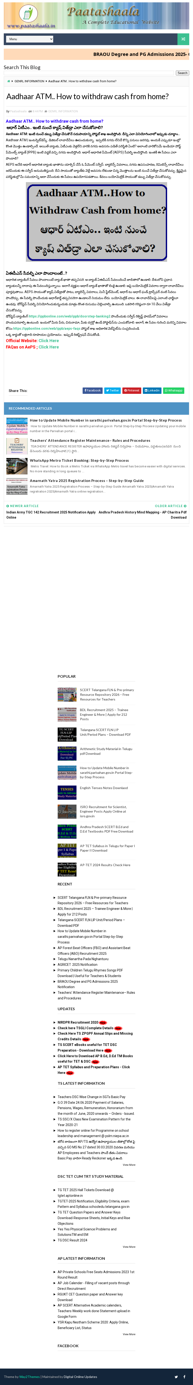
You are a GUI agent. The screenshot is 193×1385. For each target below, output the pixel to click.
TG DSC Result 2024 (72, 1240)
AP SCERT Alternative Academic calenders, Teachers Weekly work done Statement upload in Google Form (94, 1310)
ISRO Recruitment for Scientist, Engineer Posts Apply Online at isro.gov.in (103, 811)
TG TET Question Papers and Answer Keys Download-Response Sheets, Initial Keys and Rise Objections (94, 1217)
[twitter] (176, 1376)
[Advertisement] (96, 566)
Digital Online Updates (80, 1377)
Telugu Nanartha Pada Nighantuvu (83, 959)
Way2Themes (29, 1377)
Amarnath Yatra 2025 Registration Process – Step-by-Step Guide (87, 480)
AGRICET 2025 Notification (77, 964)
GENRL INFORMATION (29, 81)
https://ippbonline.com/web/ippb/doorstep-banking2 (69, 316)
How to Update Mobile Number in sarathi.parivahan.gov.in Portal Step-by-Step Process (106, 420)
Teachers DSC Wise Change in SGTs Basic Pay (91, 1097)
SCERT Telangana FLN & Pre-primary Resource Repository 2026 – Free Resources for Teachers (107, 694)
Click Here (48, 340)
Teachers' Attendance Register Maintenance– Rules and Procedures (90, 440)
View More (129, 1164)
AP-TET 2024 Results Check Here (105, 865)
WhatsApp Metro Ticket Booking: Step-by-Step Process (79, 460)
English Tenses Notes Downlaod (104, 788)
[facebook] (184, 1376)
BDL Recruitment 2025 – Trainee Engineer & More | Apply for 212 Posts (104, 714)
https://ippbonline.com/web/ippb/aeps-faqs (46, 328)
